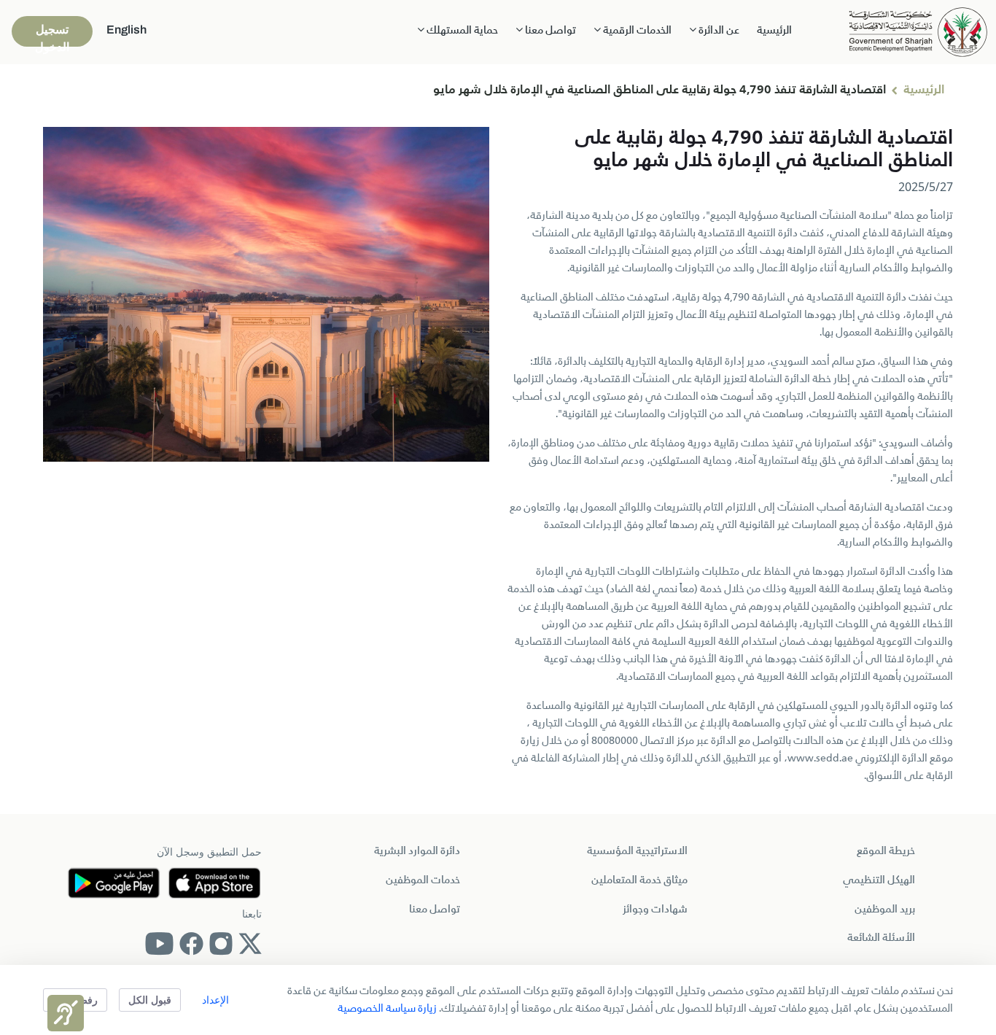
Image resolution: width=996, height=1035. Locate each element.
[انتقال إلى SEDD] (918, 31)
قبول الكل (149, 1000)
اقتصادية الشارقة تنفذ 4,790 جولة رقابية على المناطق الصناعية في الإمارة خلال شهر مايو (659, 90)
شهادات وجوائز (655, 910)
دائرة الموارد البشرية (417, 851)
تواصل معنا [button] (549, 31)
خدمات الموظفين (423, 880)
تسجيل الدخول (52, 35)
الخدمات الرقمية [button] (636, 31)
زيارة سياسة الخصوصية (387, 1009)
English (126, 29)
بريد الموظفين (885, 910)
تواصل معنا (434, 910)
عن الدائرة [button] (717, 31)
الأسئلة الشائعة (881, 938)
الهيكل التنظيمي (879, 880)
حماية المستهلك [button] (461, 31)
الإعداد (215, 1000)
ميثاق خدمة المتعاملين (639, 880)
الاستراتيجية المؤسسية (637, 851)
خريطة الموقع (886, 851)
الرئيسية (774, 31)
